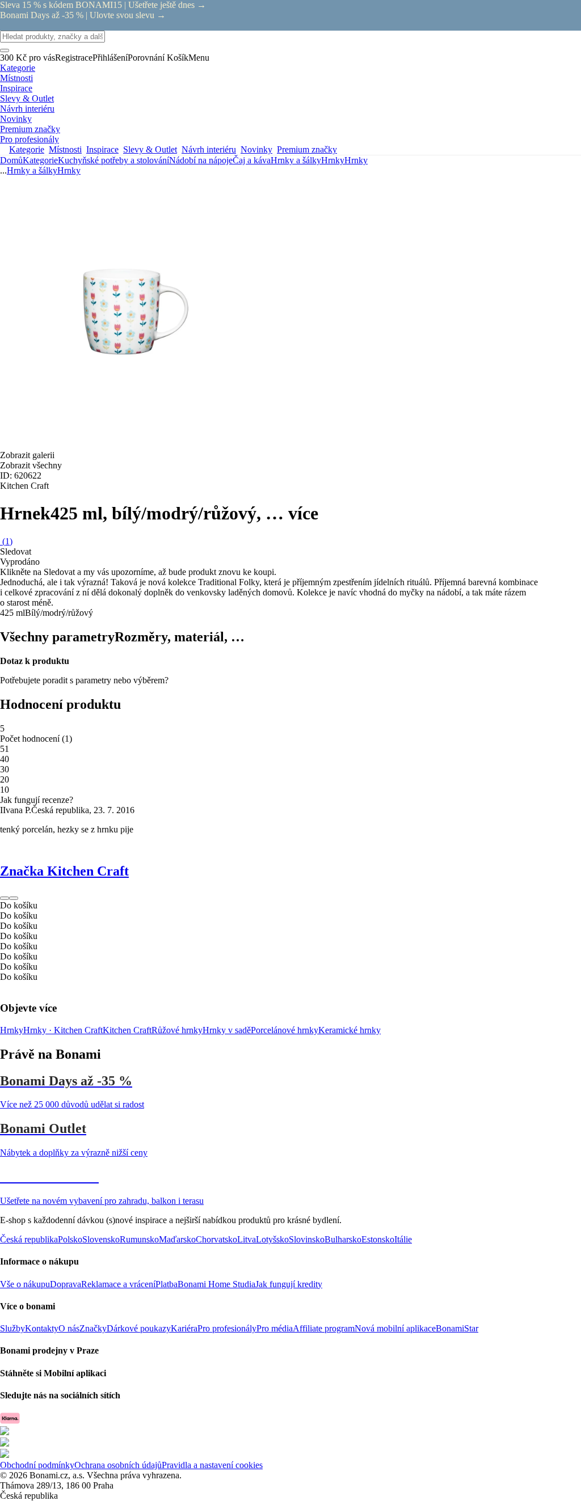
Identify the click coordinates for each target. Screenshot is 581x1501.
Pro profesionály (226, 1328)
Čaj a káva (252, 160)
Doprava (65, 1284)
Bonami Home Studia (216, 1284)
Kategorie (40, 160)
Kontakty (41, 1328)
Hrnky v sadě (227, 1030)
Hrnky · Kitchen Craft (63, 1030)
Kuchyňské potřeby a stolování (113, 160)
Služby (12, 1328)
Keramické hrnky (349, 1030)
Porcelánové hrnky (284, 1030)
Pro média (274, 1328)
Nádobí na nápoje (201, 160)
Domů (11, 160)
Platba (166, 1284)
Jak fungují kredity (288, 1284)
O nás (68, 1328)
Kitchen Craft (127, 1030)
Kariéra (184, 1328)
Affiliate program (324, 1328)
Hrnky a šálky (296, 160)
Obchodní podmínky (37, 1465)
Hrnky (356, 160)
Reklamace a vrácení (118, 1284)
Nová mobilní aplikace (395, 1328)
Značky (93, 1328)
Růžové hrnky (177, 1030)
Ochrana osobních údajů (118, 1465)
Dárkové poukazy (139, 1328)
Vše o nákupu (25, 1284)
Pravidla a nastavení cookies (212, 1465)
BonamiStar (457, 1328)
